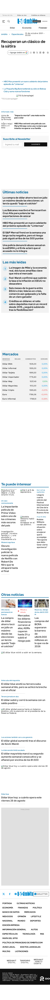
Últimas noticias (26, 903)
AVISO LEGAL (8, 947)
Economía (26, 28)
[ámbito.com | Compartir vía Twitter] (37, 52)
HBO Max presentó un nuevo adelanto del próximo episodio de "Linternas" (24, 224)
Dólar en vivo (21, 15)
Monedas (6, 359)
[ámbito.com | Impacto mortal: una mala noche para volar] (6, 117)
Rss (42, 934)
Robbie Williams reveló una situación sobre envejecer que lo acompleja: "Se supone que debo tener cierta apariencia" (42, 533)
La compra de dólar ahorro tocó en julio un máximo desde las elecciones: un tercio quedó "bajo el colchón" (25, 200)
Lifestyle (36, 916)
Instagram (16, 894)
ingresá (44, 21)
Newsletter (41, 894)
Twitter (3, 894)
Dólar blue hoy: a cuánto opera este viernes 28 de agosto (21, 799)
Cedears (44, 359)
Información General (14, 929)
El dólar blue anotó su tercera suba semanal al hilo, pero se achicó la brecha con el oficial (24, 687)
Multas (6, 951)
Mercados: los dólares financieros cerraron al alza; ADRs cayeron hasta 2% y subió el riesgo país (24, 628)
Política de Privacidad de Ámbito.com (22, 942)
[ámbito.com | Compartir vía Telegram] (43, 52)
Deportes (35, 921)
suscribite (36, 21)
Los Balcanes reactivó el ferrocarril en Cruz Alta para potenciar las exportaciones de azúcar (24, 213)
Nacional (7, 921)
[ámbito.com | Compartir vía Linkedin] (40, 52)
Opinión (22, 916)
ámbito (4, 34)
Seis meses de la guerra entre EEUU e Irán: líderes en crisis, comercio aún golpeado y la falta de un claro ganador (27, 292)
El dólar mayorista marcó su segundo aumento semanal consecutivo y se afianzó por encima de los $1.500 (22, 756)
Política (37, 907)
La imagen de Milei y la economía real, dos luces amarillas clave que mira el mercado (28, 270)
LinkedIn (22, 894)
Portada (7, 903)
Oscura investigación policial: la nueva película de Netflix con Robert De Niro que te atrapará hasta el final (9, 558)
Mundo (21, 921)
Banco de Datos (10, 912)
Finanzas (43, 28)
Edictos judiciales (30, 947)
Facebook (9, 894)
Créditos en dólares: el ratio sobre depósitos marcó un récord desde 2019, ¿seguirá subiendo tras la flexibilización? (28, 305)
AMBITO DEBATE (38, 961)
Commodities (30, 359)
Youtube (28, 894)
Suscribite (35, 144)
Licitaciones (21, 951)
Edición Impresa (11, 925)
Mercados (30, 912)
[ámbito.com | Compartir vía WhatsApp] (31, 52)
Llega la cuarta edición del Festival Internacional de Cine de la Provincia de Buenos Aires (43, 504)
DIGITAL (11, 961)
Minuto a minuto (23, 611)
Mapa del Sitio (10, 938)
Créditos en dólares (38, 15)
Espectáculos (17, 34)
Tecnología (28, 934)
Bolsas (18, 359)
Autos (34, 929)
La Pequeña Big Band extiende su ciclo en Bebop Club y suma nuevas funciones (25, 90)
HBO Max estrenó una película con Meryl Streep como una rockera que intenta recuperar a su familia (30, 125)
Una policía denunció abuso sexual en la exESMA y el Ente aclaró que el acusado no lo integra (24, 248)
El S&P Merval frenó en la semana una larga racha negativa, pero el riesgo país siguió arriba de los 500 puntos (24, 235)
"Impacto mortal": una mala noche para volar (29, 116)
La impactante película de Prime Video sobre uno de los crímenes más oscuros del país (9, 516)
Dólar (12, 28)
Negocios (7, 916)
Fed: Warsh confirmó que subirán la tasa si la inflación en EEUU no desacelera (28, 280)
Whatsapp (35, 894)
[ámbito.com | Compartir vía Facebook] (34, 52)
